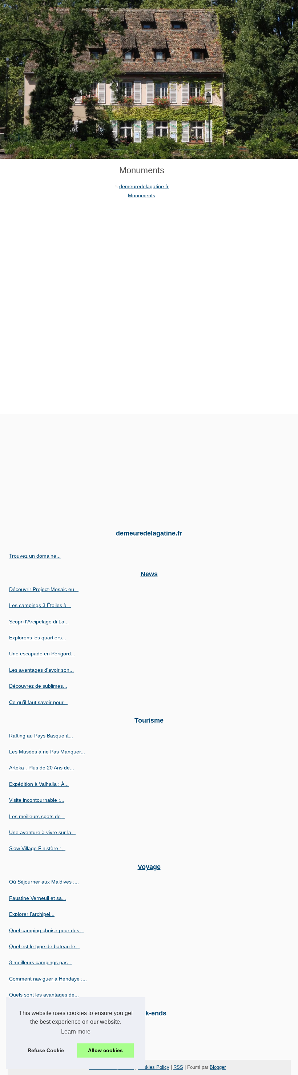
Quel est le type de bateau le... (44, 946)
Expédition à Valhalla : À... (39, 784)
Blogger (218, 1067)
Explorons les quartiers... (37, 637)
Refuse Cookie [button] (46, 1050)
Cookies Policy (153, 1067)
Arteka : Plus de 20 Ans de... (41, 768)
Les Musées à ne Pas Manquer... (47, 752)
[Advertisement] (141, 254)
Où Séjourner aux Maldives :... (44, 882)
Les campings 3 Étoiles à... (40, 605)
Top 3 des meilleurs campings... (45, 1044)
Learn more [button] (75, 1031)
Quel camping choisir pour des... (46, 930)
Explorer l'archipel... (32, 914)
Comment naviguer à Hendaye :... (48, 979)
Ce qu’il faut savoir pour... (38, 702)
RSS (178, 1067)
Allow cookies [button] (105, 1050)
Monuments (141, 195)
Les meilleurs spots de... (37, 816)
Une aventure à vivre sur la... (42, 832)
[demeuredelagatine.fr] (149, 79)
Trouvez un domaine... (35, 556)
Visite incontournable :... (36, 800)
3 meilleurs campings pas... (40, 962)
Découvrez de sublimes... (38, 686)
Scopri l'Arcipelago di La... (39, 622)
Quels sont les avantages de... (44, 995)
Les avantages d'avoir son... (41, 670)
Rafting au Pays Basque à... (41, 736)
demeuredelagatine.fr (144, 186)
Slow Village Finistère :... (37, 848)
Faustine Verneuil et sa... (37, 898)
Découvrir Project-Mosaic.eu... (43, 589)
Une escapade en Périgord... (42, 653)
